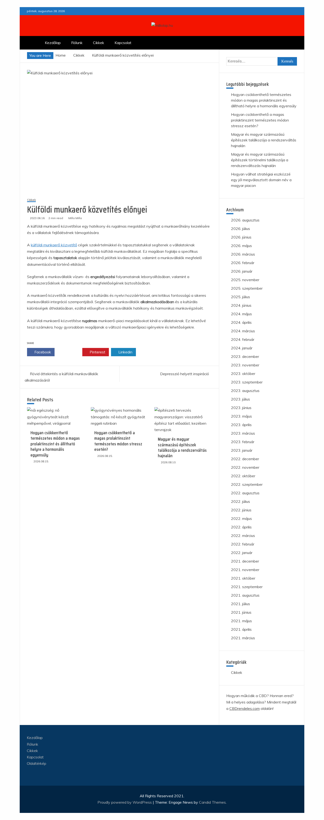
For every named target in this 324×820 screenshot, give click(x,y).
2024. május (241, 313)
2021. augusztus (245, 595)
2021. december (245, 561)
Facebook (42, 352)
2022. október (243, 475)
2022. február (242, 544)
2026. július (240, 228)
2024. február (242, 339)
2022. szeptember (247, 484)
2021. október (243, 578)
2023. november (245, 365)
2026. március (243, 254)
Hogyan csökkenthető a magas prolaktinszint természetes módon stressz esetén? (118, 441)
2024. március (243, 331)
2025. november (245, 279)
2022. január (241, 552)
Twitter (70, 352)
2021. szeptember (247, 586)
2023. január (241, 450)
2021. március (243, 637)
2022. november (245, 467)
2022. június (241, 510)
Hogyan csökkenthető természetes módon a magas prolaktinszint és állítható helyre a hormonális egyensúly (55, 443)
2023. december (245, 356)
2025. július (240, 296)
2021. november (245, 569)
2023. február (242, 441)
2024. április (241, 322)
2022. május (241, 518)
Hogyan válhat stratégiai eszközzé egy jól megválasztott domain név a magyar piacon (261, 180)
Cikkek (98, 42)
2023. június (241, 407)
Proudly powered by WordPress (125, 802)
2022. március (243, 535)
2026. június (241, 237)
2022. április (241, 527)
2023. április (241, 424)
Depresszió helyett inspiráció (184, 373)
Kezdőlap (53, 42)
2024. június (241, 305)
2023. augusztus (245, 390)
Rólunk (77, 42)
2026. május (241, 245)
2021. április (241, 629)
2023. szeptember (247, 382)
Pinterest (97, 352)
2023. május (241, 416)
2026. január (241, 271)
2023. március (243, 433)
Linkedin (124, 352)
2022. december (245, 458)
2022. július (240, 501)
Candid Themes (212, 802)
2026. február (242, 262)
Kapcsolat (123, 42)
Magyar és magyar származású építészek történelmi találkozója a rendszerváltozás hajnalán (259, 160)
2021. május (241, 620)
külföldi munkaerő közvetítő (54, 245)
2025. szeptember (247, 288)
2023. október (243, 373)
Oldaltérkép (36, 763)
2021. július (240, 603)
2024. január (241, 348)
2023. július (240, 399)
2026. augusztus (245, 220)
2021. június (241, 612)
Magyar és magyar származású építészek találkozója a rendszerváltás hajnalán (182, 447)
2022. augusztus (245, 493)
